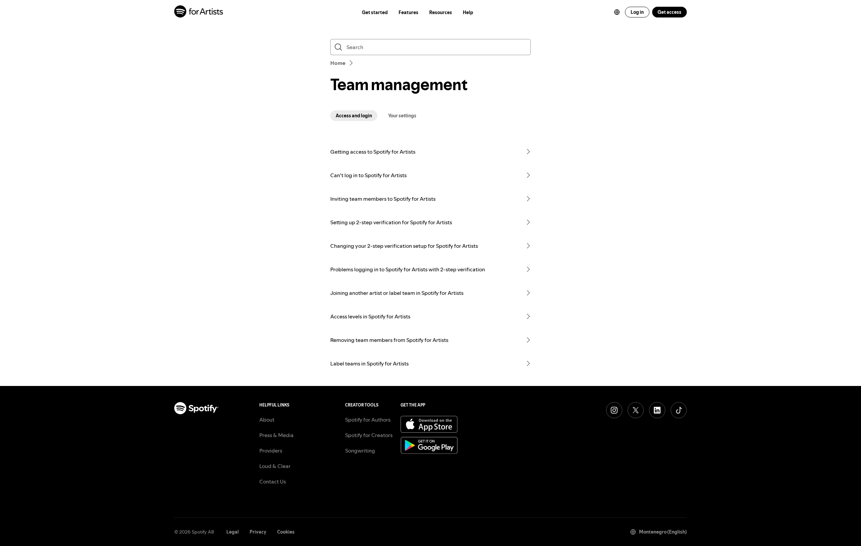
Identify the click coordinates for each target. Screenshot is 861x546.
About (266, 419)
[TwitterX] (636, 410)
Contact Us (272, 481)
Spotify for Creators (368, 435)
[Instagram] (614, 410)
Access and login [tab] (354, 115)
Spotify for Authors (367, 419)
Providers (270, 450)
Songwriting (360, 450)
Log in (637, 12)
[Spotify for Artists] (199, 12)
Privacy (258, 532)
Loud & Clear (275, 466)
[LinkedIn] (657, 410)
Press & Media (276, 435)
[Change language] (616, 12)
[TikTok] (679, 410)
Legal (232, 532)
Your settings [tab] (402, 115)
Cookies (286, 532)
